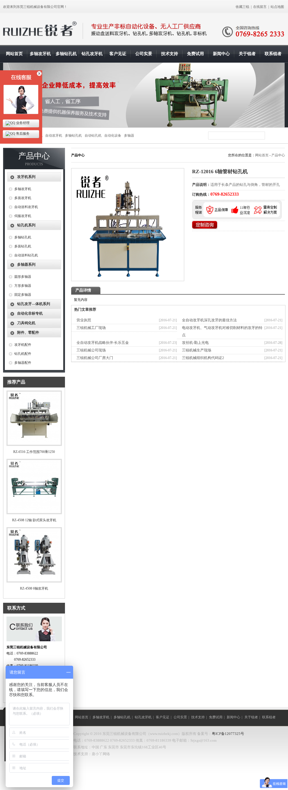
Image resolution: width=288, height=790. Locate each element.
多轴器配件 (22, 363)
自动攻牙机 (53, 135)
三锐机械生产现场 (196, 350)
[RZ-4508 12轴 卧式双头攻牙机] (34, 513)
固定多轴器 (22, 295)
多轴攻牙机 (40, 53)
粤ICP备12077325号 (228, 734)
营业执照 (83, 320)
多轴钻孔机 (66, 53)
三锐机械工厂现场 (91, 328)
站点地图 (277, 7)
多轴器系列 (26, 264)
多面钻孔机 (22, 246)
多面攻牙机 (22, 198)
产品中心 (278, 155)
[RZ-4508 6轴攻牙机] (34, 581)
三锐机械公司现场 (91, 350)
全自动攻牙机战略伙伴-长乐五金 (102, 342)
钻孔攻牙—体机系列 (33, 304)
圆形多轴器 (22, 277)
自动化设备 (112, 135)
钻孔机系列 (26, 225)
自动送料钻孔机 (26, 255)
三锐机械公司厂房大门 (94, 358)
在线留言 (260, 7)
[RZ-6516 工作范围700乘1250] (34, 445)
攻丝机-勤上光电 (195, 342)
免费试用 (195, 53)
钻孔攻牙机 (92, 53)
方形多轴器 (22, 286)
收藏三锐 (242, 7)
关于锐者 (247, 53)
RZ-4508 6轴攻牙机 (34, 588)
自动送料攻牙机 (26, 207)
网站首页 (14, 53)
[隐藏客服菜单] (21, 93)
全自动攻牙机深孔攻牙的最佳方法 (209, 320)
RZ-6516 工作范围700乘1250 (34, 452)
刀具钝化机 (26, 323)
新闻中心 (221, 53)
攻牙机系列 (26, 177)
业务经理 (22, 123)
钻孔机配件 (22, 354)
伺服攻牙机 (22, 216)
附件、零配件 (28, 332)
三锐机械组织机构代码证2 (203, 358)
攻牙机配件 (22, 345)
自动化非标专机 (30, 313)
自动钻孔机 (93, 135)
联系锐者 (273, 53)
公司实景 (143, 53)
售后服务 (22, 134)
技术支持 (169, 53)
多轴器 (129, 135)
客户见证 (117, 53)
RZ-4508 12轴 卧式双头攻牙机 (34, 520)
